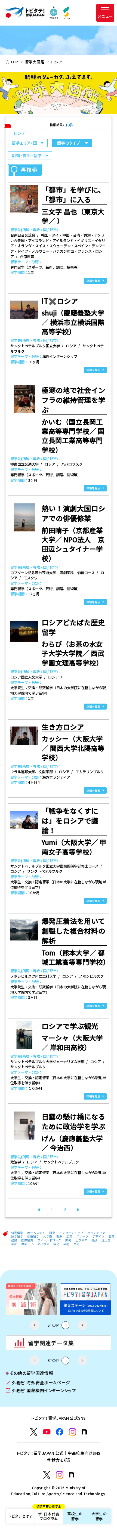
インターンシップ (71, 1232)
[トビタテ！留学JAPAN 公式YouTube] (47, 1432)
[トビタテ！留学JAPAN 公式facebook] (59, 1432)
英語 (94, 1240)
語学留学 (17, 1236)
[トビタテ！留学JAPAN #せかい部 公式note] (71, 1475)
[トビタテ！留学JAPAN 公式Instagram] (72, 1432)
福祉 (14, 1244)
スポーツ (82, 1236)
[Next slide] (82, 1325)
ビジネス (81, 1240)
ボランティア (96, 1232)
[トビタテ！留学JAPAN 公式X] (34, 1432)
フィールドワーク (49, 1240)
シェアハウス (40, 1244)
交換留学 (33, 1236)
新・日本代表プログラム (48, 1515)
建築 (14, 1240)
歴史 (76, 1244)
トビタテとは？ (20, 1516)
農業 (24, 1244)
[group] (35, 1299)
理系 (59, 1236)
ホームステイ (36, 1232)
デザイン (98, 1236)
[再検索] (25, 170)
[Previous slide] (34, 1325)
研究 (52, 1232)
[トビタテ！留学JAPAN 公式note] (84, 1432)
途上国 (105, 1240)
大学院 (47, 1236)
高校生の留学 (75, 1516)
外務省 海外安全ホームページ (38, 1382)
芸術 (66, 1244)
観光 (56, 1244)
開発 (68, 1240)
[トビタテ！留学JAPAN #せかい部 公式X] (47, 1475)
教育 (112, 1236)
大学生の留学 (99, 1516)
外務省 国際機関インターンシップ (41, 1390)
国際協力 (27, 1240)
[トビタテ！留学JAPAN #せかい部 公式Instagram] (59, 1475)
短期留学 (17, 1232)
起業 (69, 1236)
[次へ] (78, 1209)
